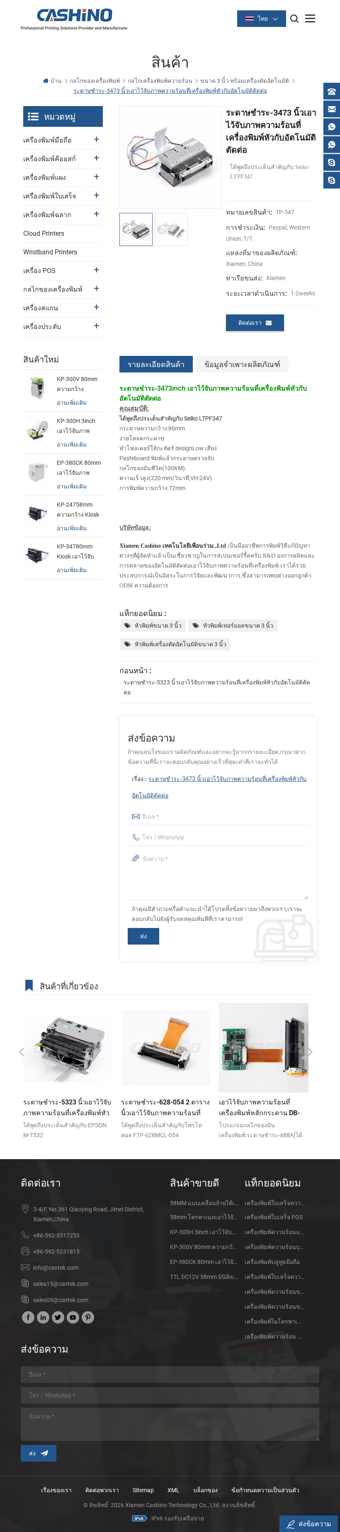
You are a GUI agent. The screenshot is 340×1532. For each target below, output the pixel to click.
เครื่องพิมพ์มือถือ (47, 140)
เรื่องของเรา (56, 1490)
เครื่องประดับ (42, 327)
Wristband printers (50, 252)
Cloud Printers (43, 233)
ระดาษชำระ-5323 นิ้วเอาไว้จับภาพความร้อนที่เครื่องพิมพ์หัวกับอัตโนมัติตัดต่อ (217, 687)
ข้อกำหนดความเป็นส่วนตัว (265, 1490)
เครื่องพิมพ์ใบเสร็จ (49, 196)
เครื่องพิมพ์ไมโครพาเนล (274, 1321)
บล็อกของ (205, 1490)
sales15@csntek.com (60, 1284)
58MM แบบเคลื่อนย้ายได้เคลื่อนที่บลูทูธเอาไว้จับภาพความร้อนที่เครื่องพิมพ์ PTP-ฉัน (204, 1203)
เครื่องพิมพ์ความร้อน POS (274, 1336)
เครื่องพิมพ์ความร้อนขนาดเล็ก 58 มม (274, 1306)
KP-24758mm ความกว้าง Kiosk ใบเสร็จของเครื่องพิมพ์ (78, 510)
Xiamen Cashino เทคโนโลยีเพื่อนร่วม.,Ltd (172, 546)
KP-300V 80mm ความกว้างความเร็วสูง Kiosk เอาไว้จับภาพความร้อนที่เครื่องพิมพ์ (79, 385)
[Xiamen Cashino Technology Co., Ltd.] (75, 19)
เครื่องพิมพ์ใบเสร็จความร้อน (274, 1203)
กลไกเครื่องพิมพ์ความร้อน (160, 80)
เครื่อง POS (39, 271)
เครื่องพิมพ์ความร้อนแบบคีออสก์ (274, 1232)
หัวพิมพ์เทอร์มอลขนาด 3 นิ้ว (238, 625)
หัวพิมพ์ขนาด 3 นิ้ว (158, 625)
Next (310, 1052)
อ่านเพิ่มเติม (72, 402)
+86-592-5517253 (56, 1235)
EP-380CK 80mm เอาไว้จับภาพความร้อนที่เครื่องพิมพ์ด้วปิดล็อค (79, 468)
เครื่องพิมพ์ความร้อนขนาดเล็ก (274, 1291)
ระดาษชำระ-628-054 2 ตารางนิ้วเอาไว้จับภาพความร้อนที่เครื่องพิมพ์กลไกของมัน (165, 1107)
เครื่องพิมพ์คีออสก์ (49, 159)
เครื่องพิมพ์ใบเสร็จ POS (274, 1217)
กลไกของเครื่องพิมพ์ (95, 80)
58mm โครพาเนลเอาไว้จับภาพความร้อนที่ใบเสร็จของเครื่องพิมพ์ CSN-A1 (204, 1217)
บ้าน (56, 80)
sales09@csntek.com (60, 1300)
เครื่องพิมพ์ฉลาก (47, 215)
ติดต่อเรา (250, 322)
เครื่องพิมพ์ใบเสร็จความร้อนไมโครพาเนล (274, 1276)
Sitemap (143, 1490)
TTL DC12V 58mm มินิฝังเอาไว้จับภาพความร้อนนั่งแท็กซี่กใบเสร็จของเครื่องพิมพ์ (204, 1276)
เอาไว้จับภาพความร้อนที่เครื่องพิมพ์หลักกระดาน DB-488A (259, 1107)
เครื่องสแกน (40, 308)
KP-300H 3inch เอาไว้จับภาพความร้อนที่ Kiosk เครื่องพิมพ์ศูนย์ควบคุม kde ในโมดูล (79, 427)
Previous (21, 1052)
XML (174, 1490)
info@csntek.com (55, 1267)
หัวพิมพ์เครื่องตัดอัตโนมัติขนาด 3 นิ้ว (180, 644)
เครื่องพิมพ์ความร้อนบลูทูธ (274, 1247)
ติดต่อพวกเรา (102, 1490)
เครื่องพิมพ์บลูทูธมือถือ (272, 1262)
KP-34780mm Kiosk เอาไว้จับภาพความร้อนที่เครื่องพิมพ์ (76, 552)
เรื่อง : (219, 787)
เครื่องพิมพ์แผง (44, 177)
